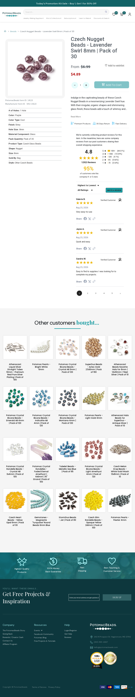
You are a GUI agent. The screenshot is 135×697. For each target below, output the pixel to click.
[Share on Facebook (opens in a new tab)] (85, 219)
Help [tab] (67, 625)
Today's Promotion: (47, 3)
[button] (114, 14)
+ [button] (86, 85)
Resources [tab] (40, 625)
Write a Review (114, 190)
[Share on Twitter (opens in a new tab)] (89, 219)
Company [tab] (8, 625)
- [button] (75, 85)
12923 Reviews (91, 162)
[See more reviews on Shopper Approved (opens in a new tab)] (94, 219)
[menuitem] (33, 18)
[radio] (113, 151)
